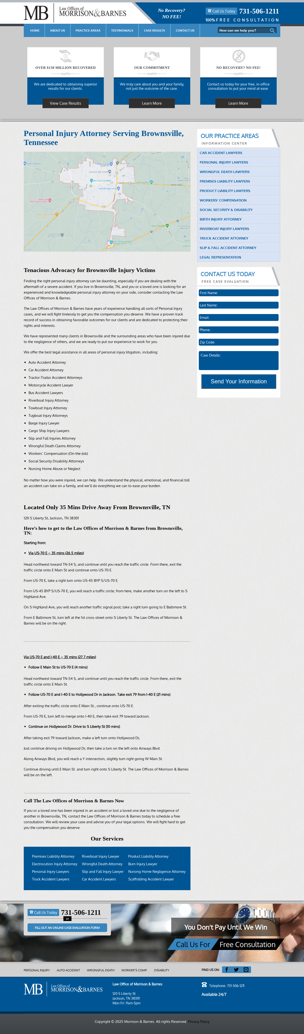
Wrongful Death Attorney (102, 864)
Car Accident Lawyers (99, 879)
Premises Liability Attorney (53, 856)
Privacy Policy (198, 1021)
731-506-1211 (259, 11)
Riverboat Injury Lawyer (100, 856)
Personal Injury (37, 970)
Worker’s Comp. (134, 970)
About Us (57, 30)
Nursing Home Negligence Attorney (156, 871)
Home (34, 30)
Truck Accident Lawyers (50, 879)
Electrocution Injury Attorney (54, 864)
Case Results (154, 30)
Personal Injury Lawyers (50, 871)
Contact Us (185, 30)
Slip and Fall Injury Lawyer (103, 871)
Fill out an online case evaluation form (67, 928)
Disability (161, 970)
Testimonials (122, 30)
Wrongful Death (100, 970)
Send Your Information (239, 381)
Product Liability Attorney (148, 856)
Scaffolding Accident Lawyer (151, 879)
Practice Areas (88, 30)
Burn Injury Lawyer (142, 864)
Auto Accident (68, 970)
